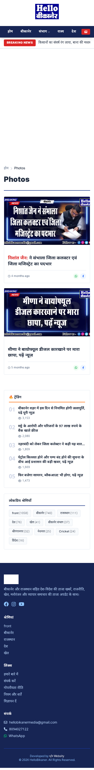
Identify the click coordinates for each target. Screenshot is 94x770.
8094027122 (18, 729)
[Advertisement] (47, 111)
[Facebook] (83, 276)
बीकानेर (25, 31)
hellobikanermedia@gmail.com (33, 722)
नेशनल (44, 532)
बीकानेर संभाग (58, 522)
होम (10, 31)
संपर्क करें (10, 681)
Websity (58, 756)
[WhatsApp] (76, 276)
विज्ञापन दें (10, 701)
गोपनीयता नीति (13, 688)
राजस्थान (68, 513)
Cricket (67, 532)
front (20, 513)
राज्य (61, 31)
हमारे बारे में (11, 674)
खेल (35, 522)
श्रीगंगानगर (20, 532)
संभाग (43, 31)
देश (74, 31)
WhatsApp (17, 736)
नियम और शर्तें (13, 694)
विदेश (18, 541)
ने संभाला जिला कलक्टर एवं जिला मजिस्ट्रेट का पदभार (42, 261)
